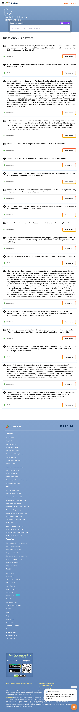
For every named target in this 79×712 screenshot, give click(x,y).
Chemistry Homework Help (14, 497)
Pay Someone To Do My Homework (16, 480)
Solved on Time (11, 589)
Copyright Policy (11, 632)
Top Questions (10, 638)
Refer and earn (10, 595)
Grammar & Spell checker (13, 605)
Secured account (11, 592)
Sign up (73, 3)
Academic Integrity (11, 635)
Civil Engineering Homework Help (16, 500)
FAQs (7, 616)
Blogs (8, 612)
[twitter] (71, 426)
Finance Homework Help (13, 503)
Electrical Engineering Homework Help (17, 506)
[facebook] (61, 426)
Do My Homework (11, 473)
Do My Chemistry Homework (15, 529)
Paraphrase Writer (11, 602)
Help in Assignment (12, 565)
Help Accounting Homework (14, 553)
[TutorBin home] (11, 3)
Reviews (8, 629)
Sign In (65, 3)
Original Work (10, 576)
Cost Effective (10, 586)
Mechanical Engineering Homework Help (18, 510)
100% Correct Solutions (13, 579)
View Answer (69, 56)
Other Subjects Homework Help (15, 519)
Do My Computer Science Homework (17, 532)
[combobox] (39, 28)
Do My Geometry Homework (14, 526)
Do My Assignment (12, 476)
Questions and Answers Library (15, 467)
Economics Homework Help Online (16, 556)
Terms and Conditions (12, 625)
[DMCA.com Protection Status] (19, 675)
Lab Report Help (11, 444)
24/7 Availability (11, 583)
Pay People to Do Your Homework (16, 543)
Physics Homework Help (13, 493)
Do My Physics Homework (14, 536)
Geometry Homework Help (14, 559)
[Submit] (12, 28)
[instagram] (68, 426)
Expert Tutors (10, 573)
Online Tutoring (11, 463)
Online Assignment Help (13, 460)
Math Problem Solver (12, 470)
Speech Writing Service (13, 450)
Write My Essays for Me (13, 549)
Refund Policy (10, 619)
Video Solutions (11, 457)
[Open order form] (1, 6)
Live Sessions (10, 437)
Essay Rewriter (10, 599)
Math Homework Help (12, 490)
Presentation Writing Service (14, 454)
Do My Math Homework (13, 523)
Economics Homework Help (14, 516)
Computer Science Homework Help (16, 513)
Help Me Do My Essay (12, 562)
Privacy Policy (10, 622)
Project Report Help (12, 447)
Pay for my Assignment (13, 546)
